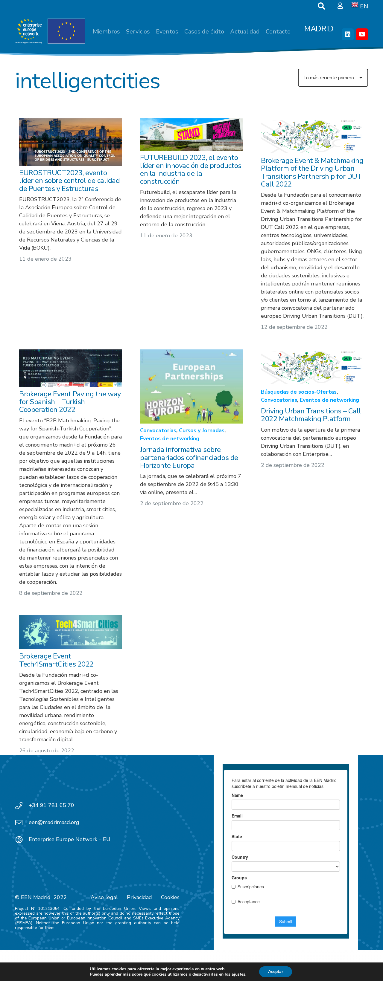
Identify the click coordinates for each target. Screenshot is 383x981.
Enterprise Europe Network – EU (69, 839)
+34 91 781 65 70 (51, 805)
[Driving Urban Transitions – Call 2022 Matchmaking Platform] (312, 367)
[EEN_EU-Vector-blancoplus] (50, 31)
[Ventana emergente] (340, 5)
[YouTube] (362, 34)
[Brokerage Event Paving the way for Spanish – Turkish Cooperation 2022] (70, 368)
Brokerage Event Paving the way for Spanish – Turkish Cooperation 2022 (70, 401)
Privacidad (139, 897)
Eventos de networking (169, 438)
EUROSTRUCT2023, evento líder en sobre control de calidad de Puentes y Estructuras (69, 181)
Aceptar (275, 971)
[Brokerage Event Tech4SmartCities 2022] (70, 632)
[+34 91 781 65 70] (22, 805)
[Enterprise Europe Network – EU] (22, 839)
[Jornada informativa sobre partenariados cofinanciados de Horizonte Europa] (191, 386)
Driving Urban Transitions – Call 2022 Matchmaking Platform (311, 415)
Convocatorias (158, 430)
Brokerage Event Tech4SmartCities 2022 (56, 660)
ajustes (238, 974)
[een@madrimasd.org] (22, 822)
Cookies (170, 897)
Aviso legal (104, 897)
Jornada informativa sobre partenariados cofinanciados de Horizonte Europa (189, 457)
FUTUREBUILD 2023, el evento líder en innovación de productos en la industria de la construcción (190, 169)
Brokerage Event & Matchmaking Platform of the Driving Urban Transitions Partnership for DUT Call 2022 (312, 172)
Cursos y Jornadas (201, 430)
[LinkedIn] (348, 34)
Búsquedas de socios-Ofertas (299, 391)
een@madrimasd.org (54, 822)
